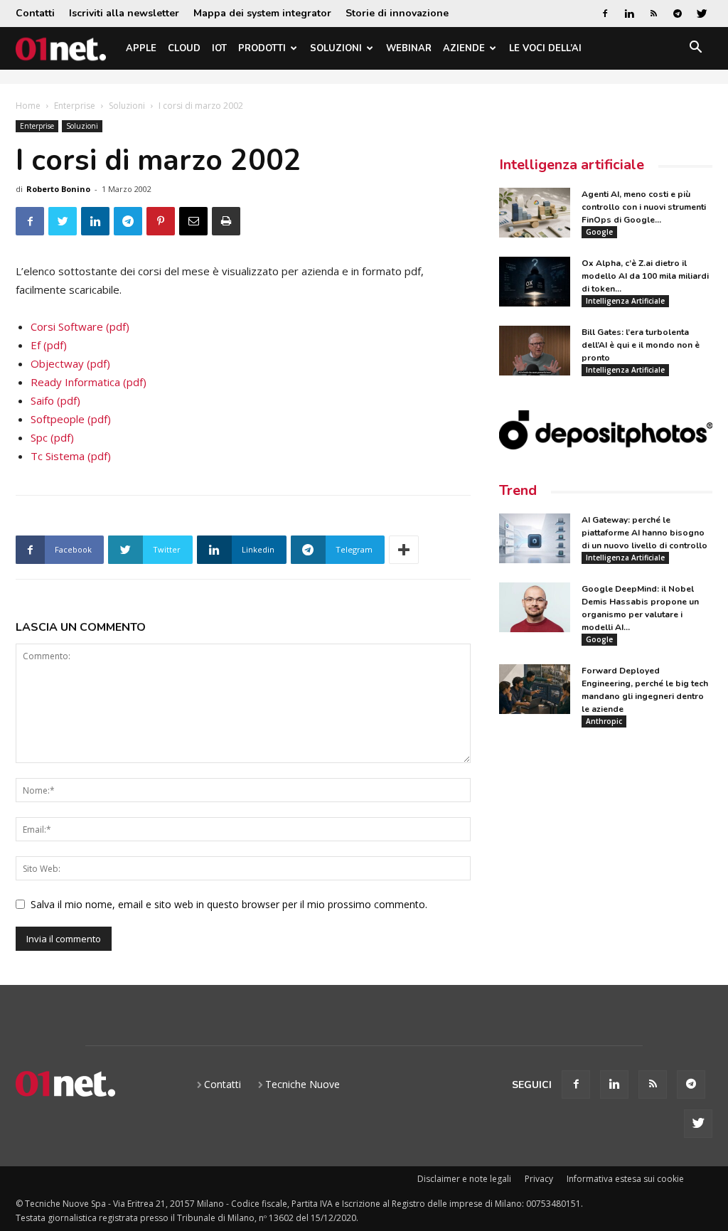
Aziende (464, 48)
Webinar (409, 48)
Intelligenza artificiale (571, 164)
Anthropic (604, 721)
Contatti (35, 13)
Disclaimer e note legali (464, 1179)
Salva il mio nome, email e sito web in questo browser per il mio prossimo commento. (229, 904)
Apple (141, 48)
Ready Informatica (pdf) (88, 382)
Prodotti (262, 48)
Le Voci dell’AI (545, 48)
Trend (518, 490)
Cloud (184, 48)
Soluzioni (336, 48)
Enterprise (74, 106)
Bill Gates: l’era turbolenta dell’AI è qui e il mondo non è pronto (641, 344)
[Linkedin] (629, 13)
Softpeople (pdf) (71, 419)
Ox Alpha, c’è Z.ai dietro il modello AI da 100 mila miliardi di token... (645, 275)
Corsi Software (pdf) (80, 326)
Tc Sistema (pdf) (71, 456)
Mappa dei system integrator (262, 13)
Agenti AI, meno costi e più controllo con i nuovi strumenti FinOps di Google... (644, 206)
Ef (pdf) (49, 345)
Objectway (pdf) (70, 363)
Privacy (539, 1179)
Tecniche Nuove (302, 1084)
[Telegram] (677, 13)
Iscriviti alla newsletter (124, 13)
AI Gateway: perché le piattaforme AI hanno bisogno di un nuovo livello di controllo (644, 532)
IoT (219, 48)
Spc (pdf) (52, 437)
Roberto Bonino (58, 188)
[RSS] (653, 13)
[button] (695, 49)
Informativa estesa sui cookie (625, 1179)
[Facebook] (605, 13)
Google (599, 232)
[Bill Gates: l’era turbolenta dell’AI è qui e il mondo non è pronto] (534, 350)
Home (28, 106)
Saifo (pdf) (55, 400)
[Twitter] (701, 13)
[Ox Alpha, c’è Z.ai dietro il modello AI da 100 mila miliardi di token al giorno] (534, 282)
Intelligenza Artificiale (625, 301)
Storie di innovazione (397, 13)
